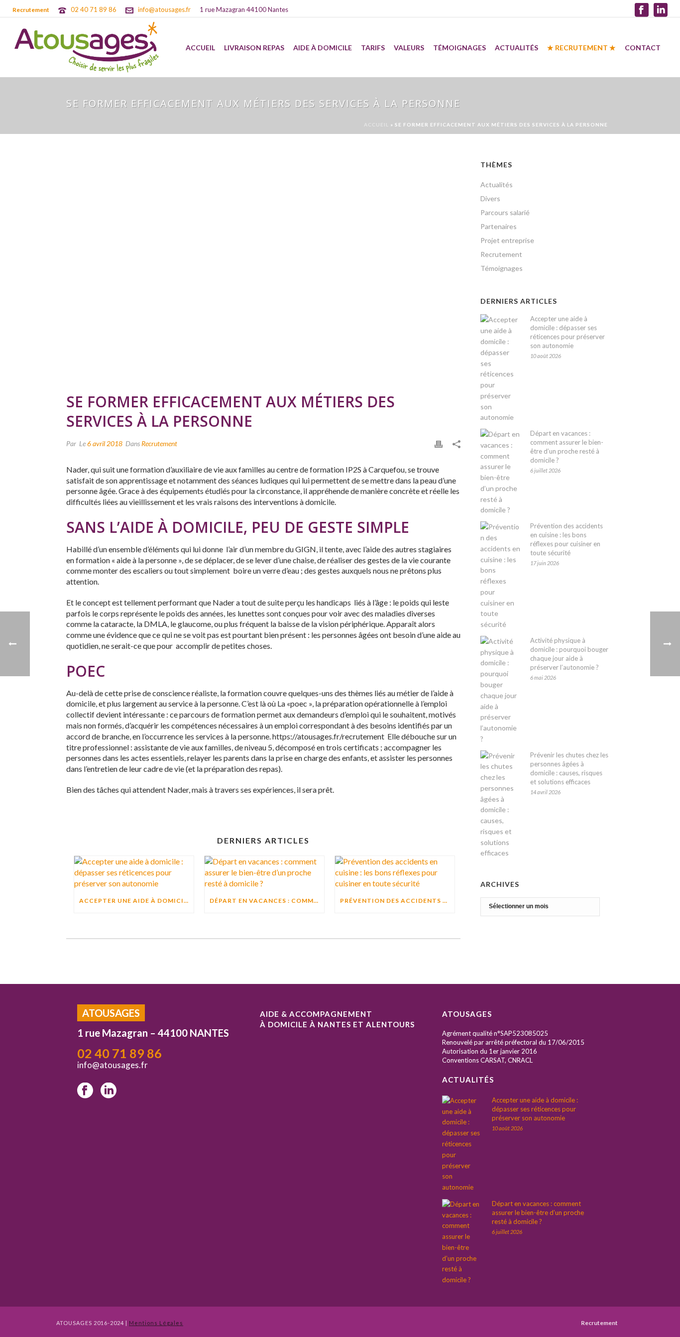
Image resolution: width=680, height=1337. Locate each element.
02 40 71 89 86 (93, 9)
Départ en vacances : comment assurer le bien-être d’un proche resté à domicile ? (267, 900)
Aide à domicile (322, 47)
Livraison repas (254, 47)
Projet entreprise (507, 240)
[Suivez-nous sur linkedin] (108, 1091)
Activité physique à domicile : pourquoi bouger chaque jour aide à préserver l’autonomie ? (569, 653)
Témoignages (459, 47)
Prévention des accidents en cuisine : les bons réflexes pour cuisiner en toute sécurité (397, 900)
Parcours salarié (505, 212)
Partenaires (498, 226)
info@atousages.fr (164, 9)
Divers (490, 198)
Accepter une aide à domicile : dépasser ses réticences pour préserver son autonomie (136, 900)
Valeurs (409, 47)
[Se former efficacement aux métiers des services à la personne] (263, 270)
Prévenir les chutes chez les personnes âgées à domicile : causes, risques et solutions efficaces (569, 768)
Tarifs (373, 47)
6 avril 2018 (104, 443)
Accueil (200, 47)
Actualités (516, 47)
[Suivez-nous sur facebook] (85, 1091)
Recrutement (159, 443)
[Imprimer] (439, 443)
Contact (643, 47)
